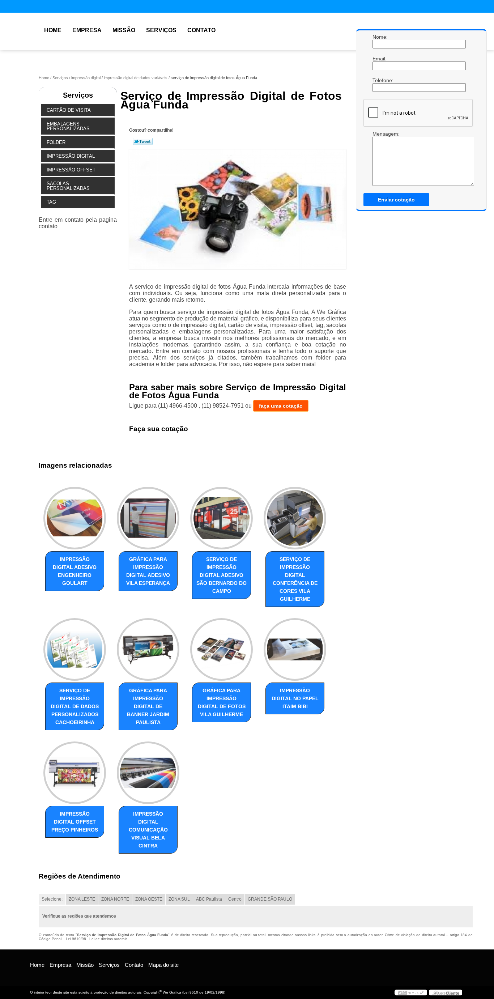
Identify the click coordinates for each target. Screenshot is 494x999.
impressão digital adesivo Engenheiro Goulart (75, 571)
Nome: (379, 37)
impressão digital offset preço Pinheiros (74, 822)
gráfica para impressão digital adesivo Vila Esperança (148, 571)
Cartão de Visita (69, 110)
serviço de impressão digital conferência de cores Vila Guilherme (295, 579)
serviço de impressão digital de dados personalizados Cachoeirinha (75, 706)
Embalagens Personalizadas (68, 126)
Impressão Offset (71, 170)
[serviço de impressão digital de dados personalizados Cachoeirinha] (74, 649)
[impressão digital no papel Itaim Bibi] (295, 649)
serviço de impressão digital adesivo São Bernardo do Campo (221, 575)
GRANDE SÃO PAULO (270, 899)
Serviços (161, 30)
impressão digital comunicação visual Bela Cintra (148, 830)
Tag (51, 202)
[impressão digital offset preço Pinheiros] (74, 772)
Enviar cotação (396, 200)
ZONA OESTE (148, 899)
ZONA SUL (179, 899)
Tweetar (143, 141)
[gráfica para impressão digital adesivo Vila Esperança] (148, 518)
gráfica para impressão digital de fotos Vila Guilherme (222, 702)
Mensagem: (379, 158)
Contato (201, 30)
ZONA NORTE (115, 899)
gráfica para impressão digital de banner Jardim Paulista (148, 706)
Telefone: (379, 80)
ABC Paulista (209, 899)
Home (52, 30)
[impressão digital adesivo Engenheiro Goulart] (74, 518)
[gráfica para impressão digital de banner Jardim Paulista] (148, 649)
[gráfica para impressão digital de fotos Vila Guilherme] (221, 649)
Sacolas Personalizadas (68, 186)
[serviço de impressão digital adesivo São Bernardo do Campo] (221, 518)
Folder (56, 142)
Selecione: (52, 899)
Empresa (87, 30)
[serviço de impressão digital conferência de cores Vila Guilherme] (295, 518)
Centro (235, 899)
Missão (123, 30)
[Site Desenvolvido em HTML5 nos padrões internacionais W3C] (411, 992)
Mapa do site (163, 965)
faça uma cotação (281, 406)
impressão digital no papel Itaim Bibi (295, 698)
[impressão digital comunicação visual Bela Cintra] (148, 772)
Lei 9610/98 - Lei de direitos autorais (96, 939)
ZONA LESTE (82, 899)
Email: (379, 58)
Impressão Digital (71, 156)
